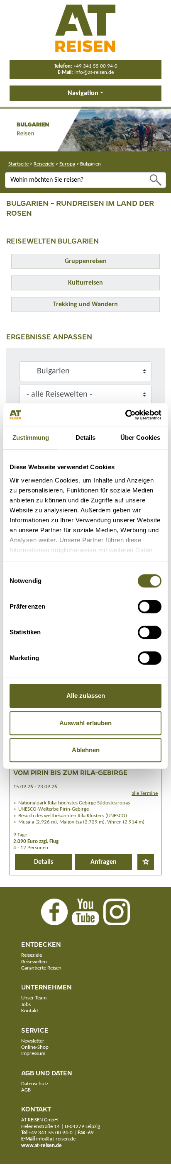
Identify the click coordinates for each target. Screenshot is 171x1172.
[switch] (149, 606)
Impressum (33, 1053)
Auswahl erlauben (85, 722)
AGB (26, 1090)
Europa (67, 164)
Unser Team (33, 998)
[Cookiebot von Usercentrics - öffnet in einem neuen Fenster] (125, 414)
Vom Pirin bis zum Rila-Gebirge (70, 772)
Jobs (26, 1004)
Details (43, 862)
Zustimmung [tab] (30, 437)
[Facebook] (54, 912)
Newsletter (32, 1041)
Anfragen (103, 862)
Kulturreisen (85, 283)
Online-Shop (35, 1047)
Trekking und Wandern (85, 304)
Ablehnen (86, 749)
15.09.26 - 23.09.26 (35, 786)
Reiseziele (44, 164)
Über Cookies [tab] (140, 437)
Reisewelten (34, 962)
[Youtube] (85, 912)
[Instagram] (117, 912)
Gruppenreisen (86, 261)
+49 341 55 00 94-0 (95, 66)
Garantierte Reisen (41, 968)
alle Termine (145, 793)
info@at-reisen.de (94, 72)
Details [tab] (86, 437)
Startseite (18, 164)
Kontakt (29, 1011)
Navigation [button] (83, 93)
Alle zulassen (85, 695)
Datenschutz (34, 1084)
